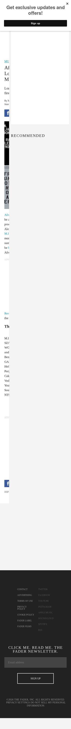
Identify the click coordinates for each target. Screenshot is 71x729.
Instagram (44, 607)
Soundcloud (46, 618)
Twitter (43, 589)
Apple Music (45, 612)
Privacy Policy (22, 608)
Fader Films (24, 626)
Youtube (43, 601)
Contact (22, 589)
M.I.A (8, 233)
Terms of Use (25, 601)
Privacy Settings (18, 702)
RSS (40, 630)
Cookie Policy (25, 615)
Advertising (24, 595)
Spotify (42, 624)
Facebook (44, 595)
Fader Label (24, 620)
